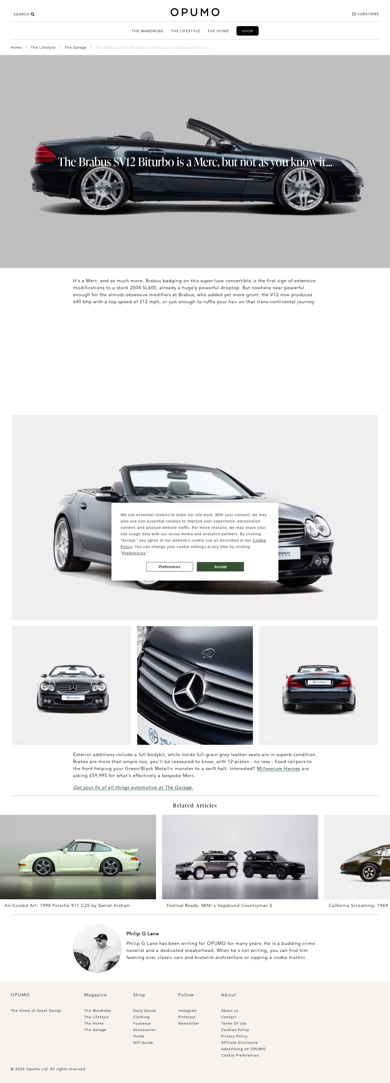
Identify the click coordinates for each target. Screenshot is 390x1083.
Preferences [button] (134, 553)
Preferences (169, 566)
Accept (220, 566)
